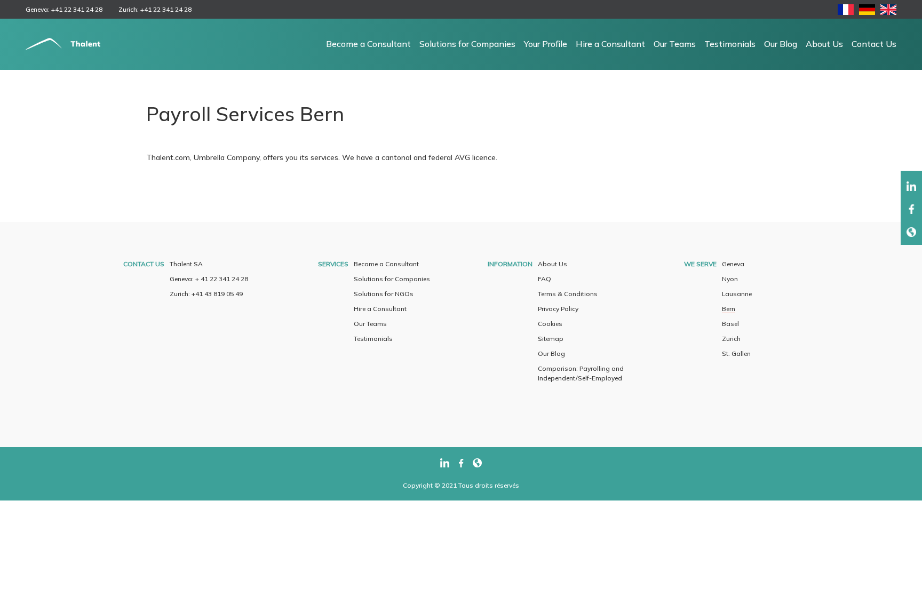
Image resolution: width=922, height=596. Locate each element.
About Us (824, 43)
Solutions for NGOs (384, 294)
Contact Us (874, 43)
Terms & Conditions (568, 294)
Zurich (731, 339)
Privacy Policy (558, 309)
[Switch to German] (867, 11)
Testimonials (730, 43)
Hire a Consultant (610, 43)
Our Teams (675, 43)
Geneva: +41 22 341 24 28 (64, 9)
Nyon (730, 279)
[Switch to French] (846, 11)
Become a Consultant (368, 43)
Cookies (550, 324)
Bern (728, 309)
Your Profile (545, 43)
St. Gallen (736, 353)
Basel (730, 324)
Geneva (733, 264)
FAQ (544, 279)
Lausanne (737, 294)
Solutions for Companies (467, 43)
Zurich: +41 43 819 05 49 (206, 294)
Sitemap (550, 339)
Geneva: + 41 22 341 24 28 (209, 279)
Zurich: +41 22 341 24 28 (155, 9)
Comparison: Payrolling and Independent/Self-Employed (581, 373)
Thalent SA (186, 264)
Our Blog (780, 43)
